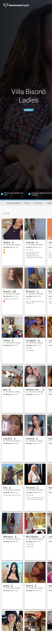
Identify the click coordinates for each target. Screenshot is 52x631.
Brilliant (28, 299)
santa (6, 585)
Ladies (49, 203)
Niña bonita (29, 495)
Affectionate (30, 546)
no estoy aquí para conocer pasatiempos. (12, 495)
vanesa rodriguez (33, 389)
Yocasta (30, 487)
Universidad (29, 544)
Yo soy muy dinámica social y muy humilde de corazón (35, 498)
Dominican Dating (13, 203)
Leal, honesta (30, 350)
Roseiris (30, 291)
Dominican (38, 203)
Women (27, 203)
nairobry (7, 438)
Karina (29, 585)
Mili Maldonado (33, 536)
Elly (5, 487)
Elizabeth (31, 340)
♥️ (4, 301)
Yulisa (6, 340)
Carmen (30, 242)
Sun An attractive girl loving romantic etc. (35, 302)
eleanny (30, 438)
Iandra (6, 242)
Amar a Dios (30, 250)
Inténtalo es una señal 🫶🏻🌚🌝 (12, 299)
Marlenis (8, 536)
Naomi (7, 291)
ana (5, 389)
